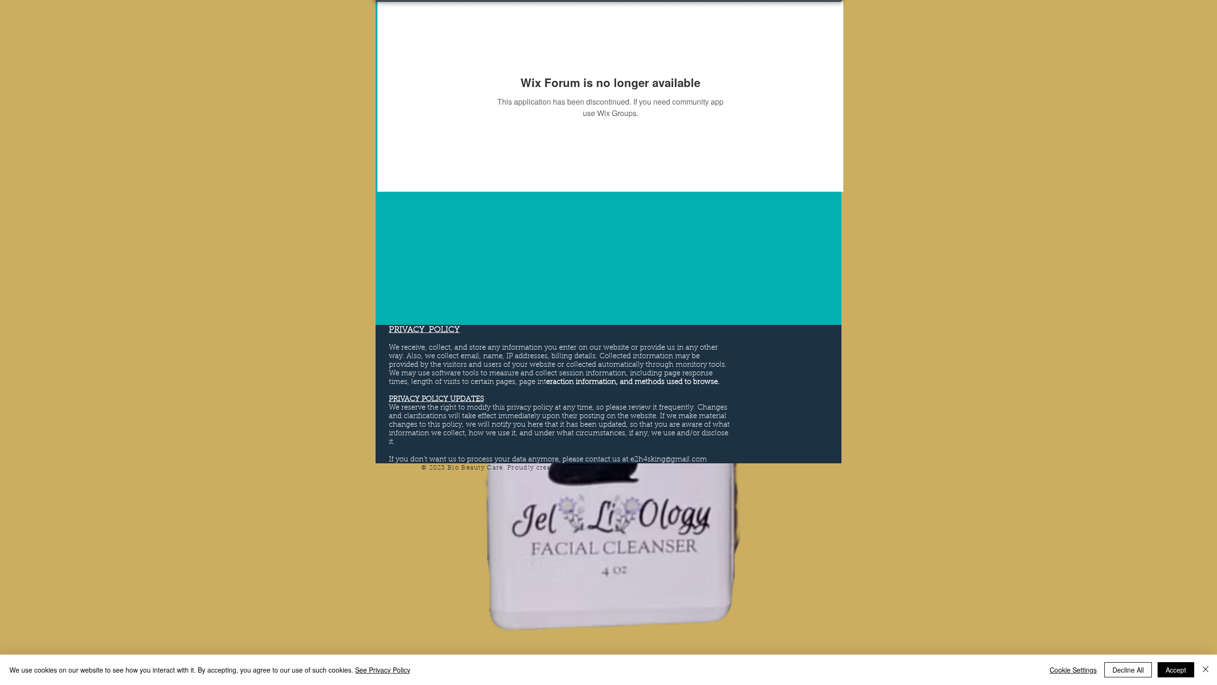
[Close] (1205, 669)
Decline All (1128, 670)
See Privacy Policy (382, 670)
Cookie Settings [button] (1073, 670)
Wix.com (597, 468)
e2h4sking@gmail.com (668, 459)
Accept (1176, 670)
